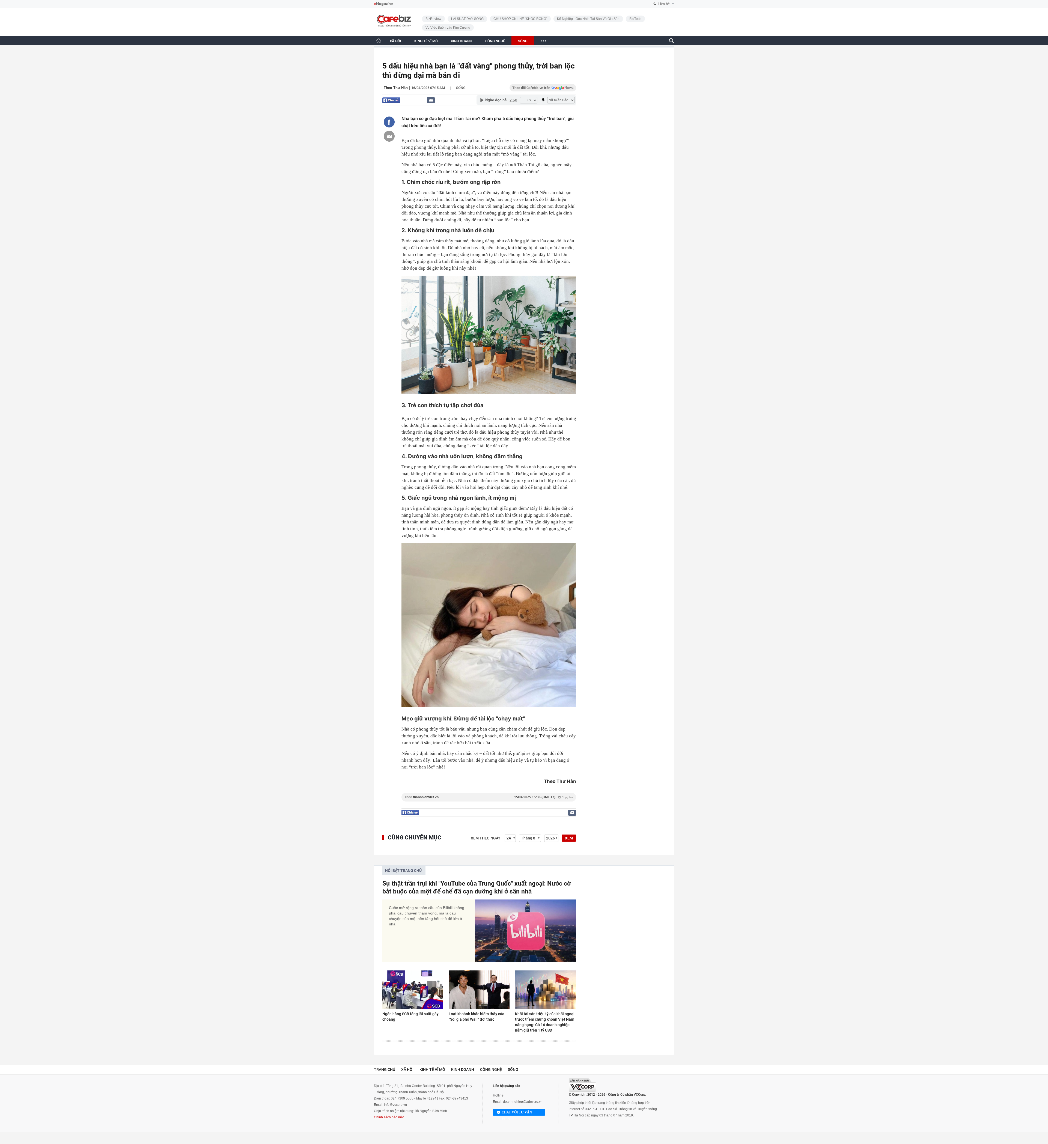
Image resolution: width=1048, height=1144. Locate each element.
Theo (488, 797)
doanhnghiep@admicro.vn (523, 1102)
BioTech (635, 19)
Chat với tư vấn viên (517, 1113)
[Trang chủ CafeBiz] (378, 40)
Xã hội (407, 1069)
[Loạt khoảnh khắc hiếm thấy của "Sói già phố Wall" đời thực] (479, 989)
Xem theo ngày (486, 838)
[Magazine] (383, 4)
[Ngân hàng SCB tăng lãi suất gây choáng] (412, 989)
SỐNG (523, 41)
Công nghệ (491, 1069)
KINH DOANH (461, 41)
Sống (461, 88)
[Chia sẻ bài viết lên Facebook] (389, 122)
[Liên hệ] (431, 100)
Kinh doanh (462, 1069)
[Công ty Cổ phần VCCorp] (582, 1085)
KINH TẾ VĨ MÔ (426, 41)
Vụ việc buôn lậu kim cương (447, 27)
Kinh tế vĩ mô (432, 1069)
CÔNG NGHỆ (495, 41)
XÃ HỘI (395, 41)
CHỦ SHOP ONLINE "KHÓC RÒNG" (520, 19)
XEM (569, 838)
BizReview (433, 19)
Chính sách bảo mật (389, 1117)
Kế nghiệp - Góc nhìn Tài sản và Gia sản (588, 19)
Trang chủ (384, 1069)
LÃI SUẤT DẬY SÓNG (467, 19)
